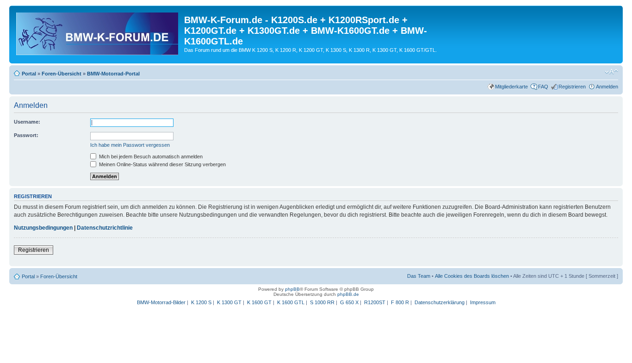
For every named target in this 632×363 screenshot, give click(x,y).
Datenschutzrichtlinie (105, 228)
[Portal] (98, 32)
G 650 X (349, 302)
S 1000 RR (322, 302)
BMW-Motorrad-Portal (113, 73)
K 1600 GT (259, 302)
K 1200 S (201, 302)
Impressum (483, 302)
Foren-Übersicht (61, 73)
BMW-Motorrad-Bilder (161, 302)
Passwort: (26, 135)
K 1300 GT (229, 302)
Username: (27, 122)
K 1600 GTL (290, 302)
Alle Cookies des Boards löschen (472, 276)
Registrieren (572, 86)
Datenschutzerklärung (440, 302)
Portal (29, 73)
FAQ (543, 86)
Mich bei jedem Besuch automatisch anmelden (150, 156)
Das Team (418, 276)
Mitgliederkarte (511, 86)
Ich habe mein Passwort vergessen (130, 145)
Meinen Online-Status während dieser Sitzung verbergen (162, 164)
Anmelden (607, 86)
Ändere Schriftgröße (611, 72)
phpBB (292, 289)
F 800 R (400, 302)
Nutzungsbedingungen (43, 228)
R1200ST (374, 302)
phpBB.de (348, 294)
